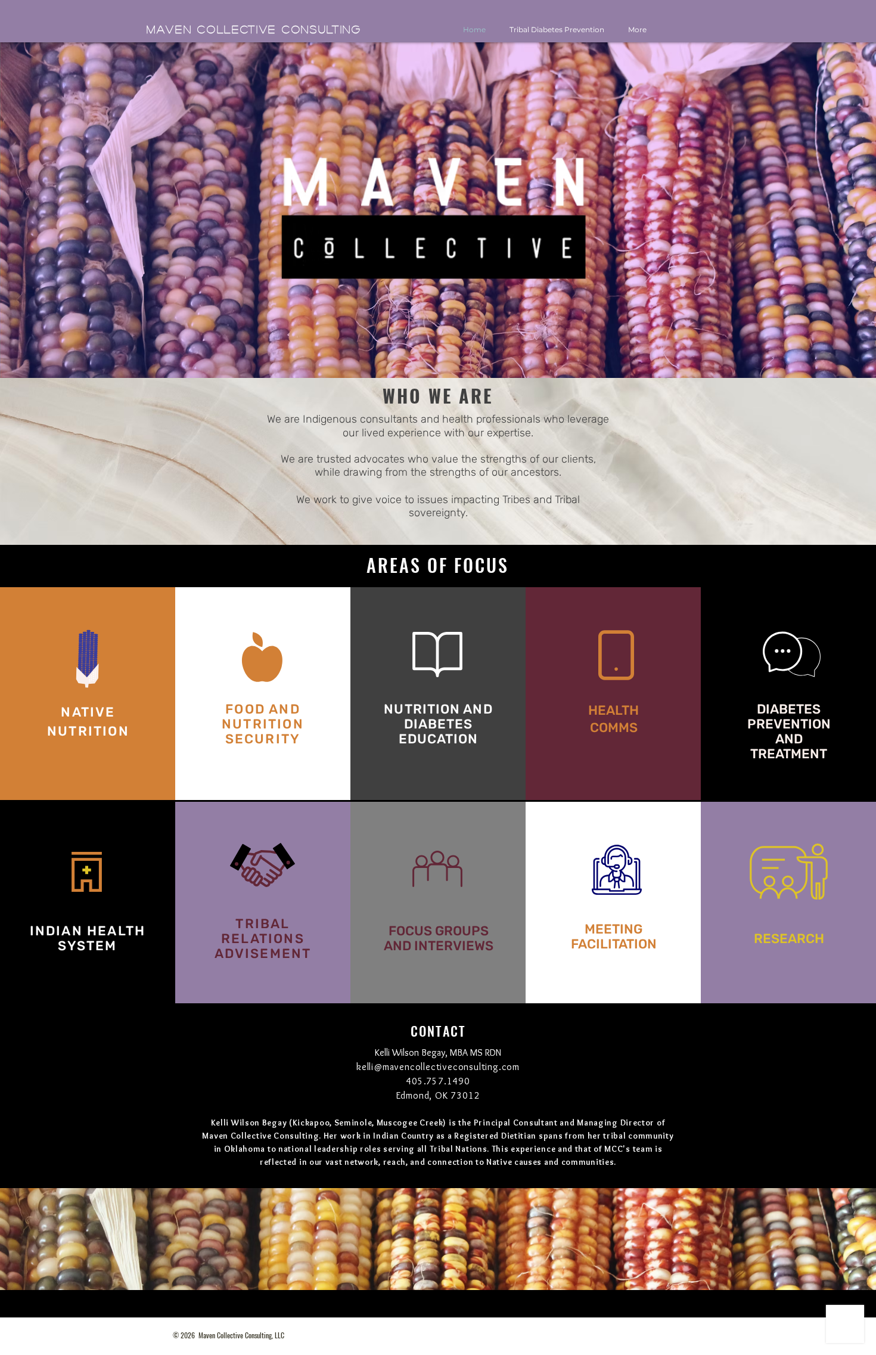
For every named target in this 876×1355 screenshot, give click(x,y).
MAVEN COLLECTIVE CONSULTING (254, 29)
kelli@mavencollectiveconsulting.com (438, 1066)
